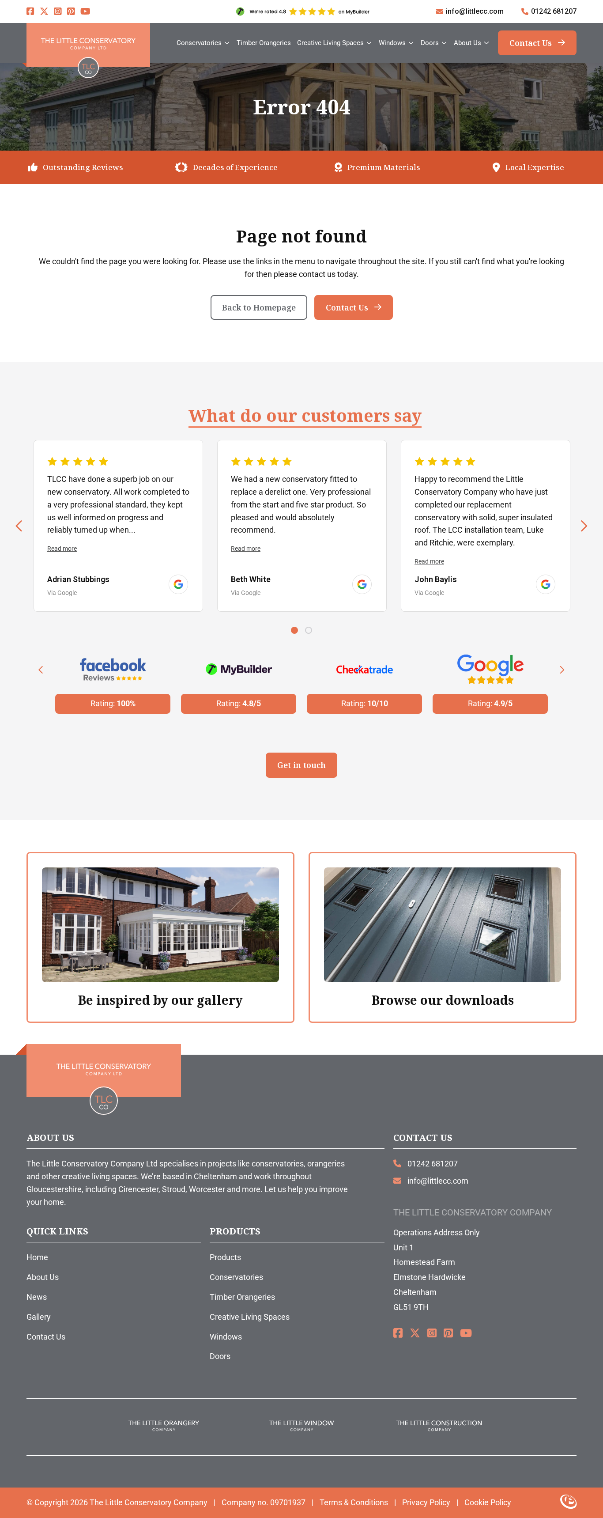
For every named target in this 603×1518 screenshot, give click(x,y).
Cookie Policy (487, 1502)
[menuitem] (203, 43)
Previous (19, 526)
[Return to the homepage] (88, 45)
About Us (42, 1277)
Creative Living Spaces (250, 1316)
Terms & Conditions (354, 1502)
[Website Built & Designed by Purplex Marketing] (568, 1503)
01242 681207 (554, 11)
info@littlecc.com (475, 11)
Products (225, 1257)
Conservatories (236, 1277)
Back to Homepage (259, 307)
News (36, 1297)
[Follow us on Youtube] (85, 11)
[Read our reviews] (178, 584)
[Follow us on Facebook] (30, 11)
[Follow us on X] (44, 11)
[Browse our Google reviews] (301, 11)
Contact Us (530, 43)
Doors (220, 1356)
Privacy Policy (426, 1502)
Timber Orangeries (242, 1297)
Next (583, 526)
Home (37, 1257)
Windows (226, 1336)
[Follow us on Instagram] (58, 11)
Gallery (38, 1316)
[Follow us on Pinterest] (71, 11)
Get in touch (301, 765)
